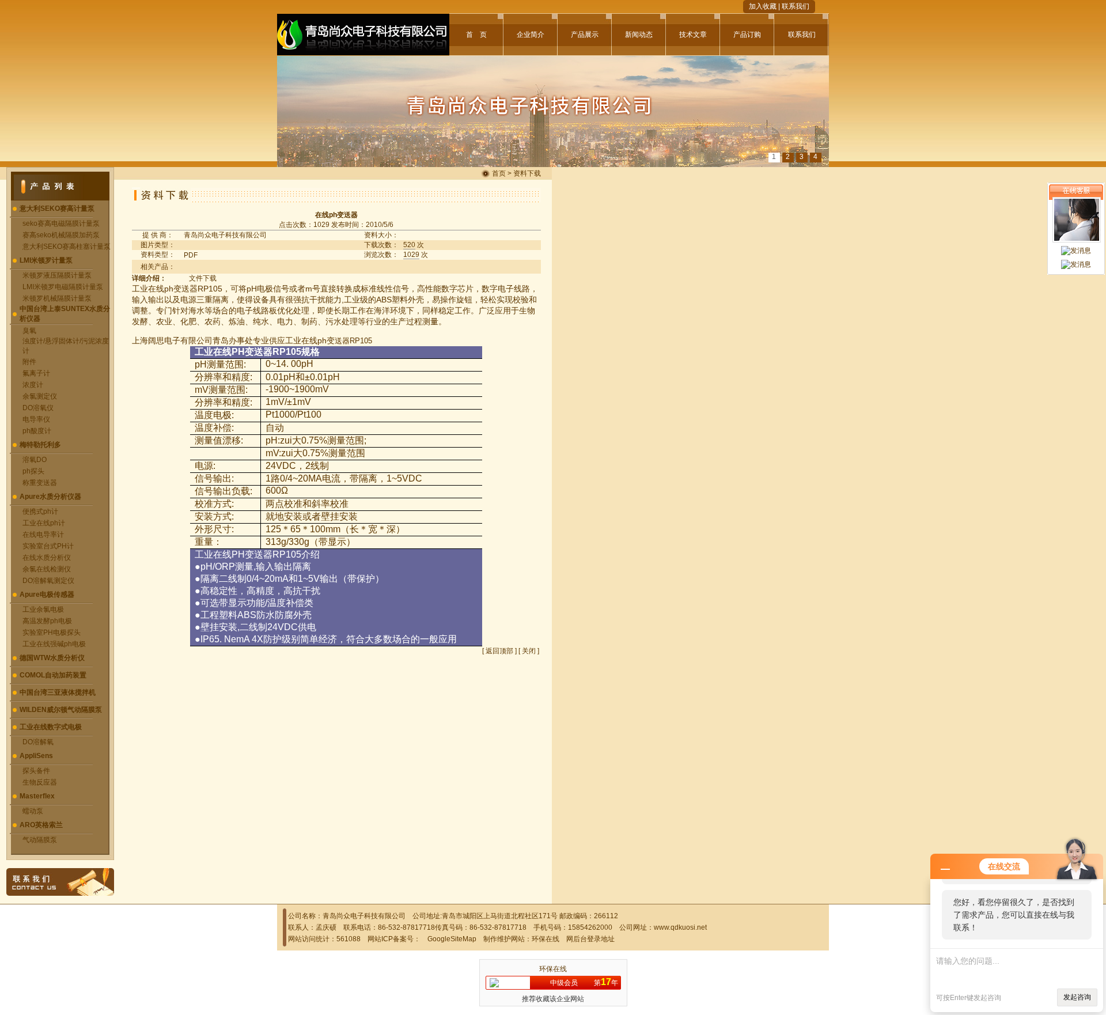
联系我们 (795, 6)
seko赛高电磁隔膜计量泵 (61, 223)
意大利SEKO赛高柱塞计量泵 (66, 247)
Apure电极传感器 (47, 594)
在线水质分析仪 (46, 558)
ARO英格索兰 (41, 825)
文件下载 (203, 278)
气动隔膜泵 (39, 840)
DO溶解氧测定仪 (48, 581)
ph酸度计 (36, 431)
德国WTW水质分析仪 (52, 658)
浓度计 (32, 385)
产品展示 (585, 35)
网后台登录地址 (590, 939)
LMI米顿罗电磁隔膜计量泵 (62, 287)
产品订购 (747, 35)
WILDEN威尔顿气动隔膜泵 (61, 710)
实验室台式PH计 (48, 546)
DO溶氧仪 (38, 408)
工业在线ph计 (43, 523)
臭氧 (29, 331)
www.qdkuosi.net (680, 927)
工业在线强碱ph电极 (54, 644)
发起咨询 (1077, 997)
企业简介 (530, 35)
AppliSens (36, 756)
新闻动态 (639, 35)
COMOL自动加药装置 (53, 675)
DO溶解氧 (38, 742)
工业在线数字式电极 (51, 727)
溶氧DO (34, 460)
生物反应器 (39, 782)
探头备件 (36, 771)
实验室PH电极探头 (51, 632)
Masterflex (37, 796)
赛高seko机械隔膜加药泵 (61, 235)
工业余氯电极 (43, 609)
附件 (29, 362)
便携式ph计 (40, 512)
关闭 (529, 651)
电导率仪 (36, 419)
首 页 (476, 35)
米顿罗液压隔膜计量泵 (57, 275)
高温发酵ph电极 (47, 621)
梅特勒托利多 (40, 445)
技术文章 (693, 35)
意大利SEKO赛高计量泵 (57, 208)
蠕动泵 (32, 811)
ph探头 (33, 471)
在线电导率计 (43, 535)
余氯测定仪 (39, 396)
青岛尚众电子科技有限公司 (225, 235)
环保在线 (545, 939)
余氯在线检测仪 (46, 569)
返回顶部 (499, 651)
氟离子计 (36, 373)
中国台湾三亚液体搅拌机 (58, 692)
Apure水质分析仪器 (50, 497)
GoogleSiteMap (451, 939)
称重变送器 (39, 483)
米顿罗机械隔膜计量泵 (57, 298)
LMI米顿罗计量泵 (46, 260)
